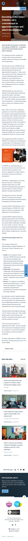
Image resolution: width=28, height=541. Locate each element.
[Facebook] (15, 525)
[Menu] (24, 3)
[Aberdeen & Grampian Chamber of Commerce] (3, 3)
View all (23, 359)
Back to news (9, 348)
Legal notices (10, 536)
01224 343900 (14, 531)
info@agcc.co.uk (14, 529)
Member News (6, 33)
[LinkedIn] (13, 525)
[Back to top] (24, 497)
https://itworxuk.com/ (16, 340)
